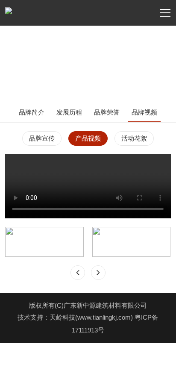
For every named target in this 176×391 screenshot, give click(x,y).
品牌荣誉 (107, 112)
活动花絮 (134, 138)
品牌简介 (31, 112)
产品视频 (88, 138)
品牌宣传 (42, 138)
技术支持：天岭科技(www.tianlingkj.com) (76, 317)
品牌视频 (144, 112)
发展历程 (69, 112)
